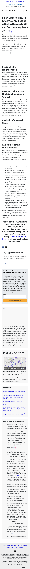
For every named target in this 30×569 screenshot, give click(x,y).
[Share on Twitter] (6, 247)
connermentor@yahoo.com (10, 32)
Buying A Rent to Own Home (9, 545)
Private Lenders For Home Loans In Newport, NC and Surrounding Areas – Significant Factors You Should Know (15, 408)
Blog (16, 547)
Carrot (23, 567)
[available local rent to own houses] (15, 363)
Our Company (13, 1)
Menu (26, 11)
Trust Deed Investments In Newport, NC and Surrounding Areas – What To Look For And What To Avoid (14, 397)
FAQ (18, 545)
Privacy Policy (10, 547)
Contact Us (21, 1)
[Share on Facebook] (3, 247)
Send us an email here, (14, 238)
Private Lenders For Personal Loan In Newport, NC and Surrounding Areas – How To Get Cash (14, 403)
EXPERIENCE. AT (18, 475)
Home (7, 1)
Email (5, 294)
